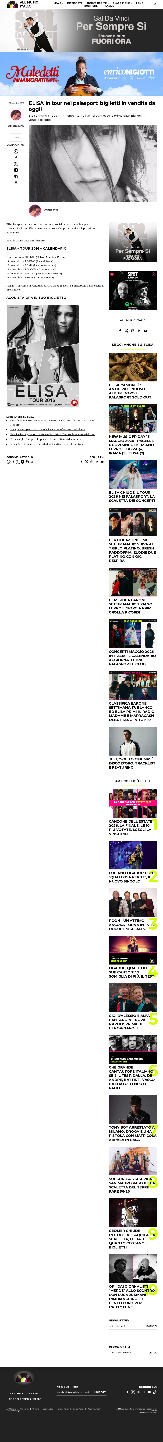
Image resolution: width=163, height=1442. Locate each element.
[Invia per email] (16, 182)
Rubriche (91, 5)
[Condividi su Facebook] (16, 157)
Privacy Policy (63, 1409)
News (57, 3)
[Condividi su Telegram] (16, 170)
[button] (16, 176)
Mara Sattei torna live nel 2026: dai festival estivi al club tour (46, 444)
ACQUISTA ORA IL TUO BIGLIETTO (36, 298)
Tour (139, 3)
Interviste (75, 3)
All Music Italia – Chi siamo (17, 1409)
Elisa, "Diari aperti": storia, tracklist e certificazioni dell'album (47, 429)
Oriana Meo (16, 126)
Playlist (110, 5)
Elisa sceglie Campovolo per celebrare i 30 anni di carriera (45, 439)
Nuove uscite (97, 3)
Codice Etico (48, 1409)
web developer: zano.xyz (148, 1412)
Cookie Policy (78, 1409)
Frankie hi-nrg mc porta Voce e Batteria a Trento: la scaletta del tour (52, 434)
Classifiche (121, 3)
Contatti (35, 1409)
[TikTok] (155, 1392)
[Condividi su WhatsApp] (16, 151)
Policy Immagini (94, 1409)
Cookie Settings (13, 1411)
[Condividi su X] (16, 164)
